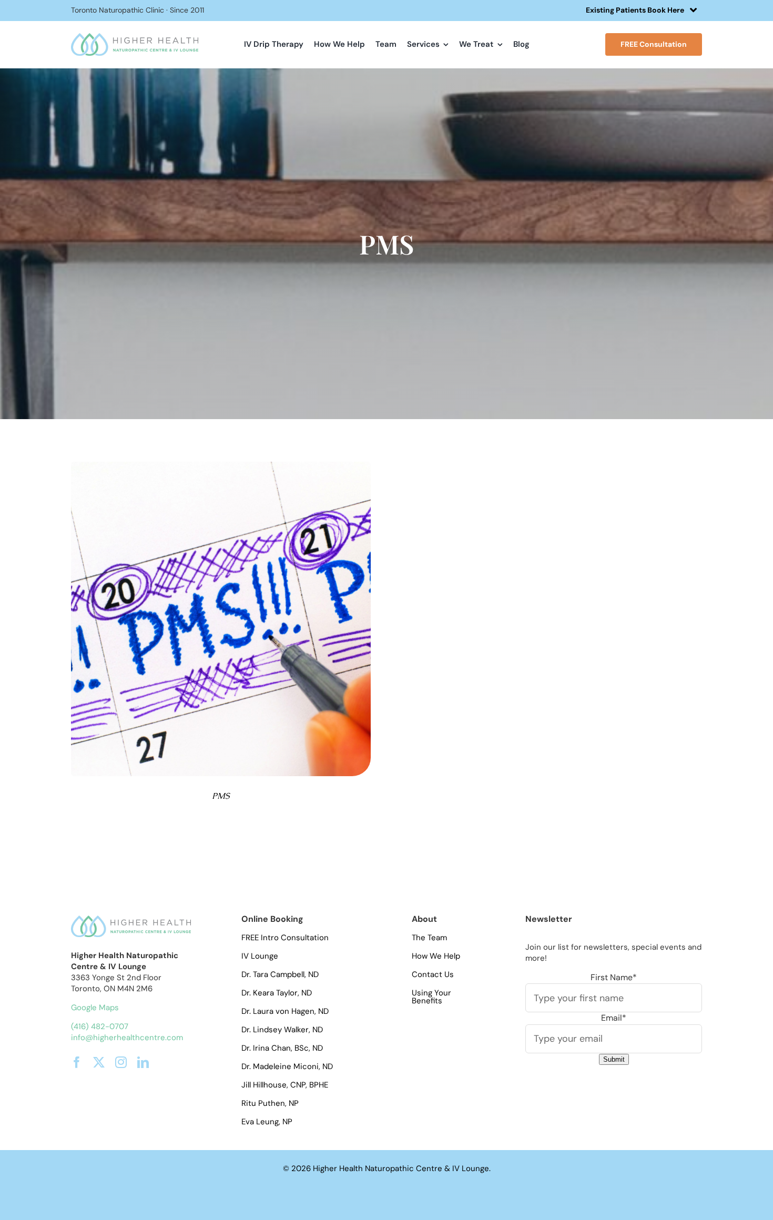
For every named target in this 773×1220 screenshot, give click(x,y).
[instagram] (121, 1062)
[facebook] (77, 1062)
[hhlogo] (134, 37)
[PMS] (221, 465)
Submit (614, 1059)
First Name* (614, 977)
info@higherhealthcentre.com (127, 1037)
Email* (613, 1017)
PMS (220, 795)
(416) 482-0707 (99, 1026)
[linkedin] (143, 1062)
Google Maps (95, 1007)
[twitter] (99, 1062)
